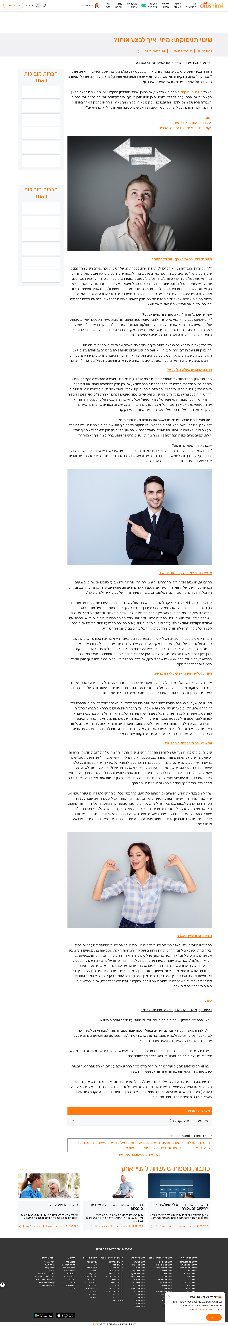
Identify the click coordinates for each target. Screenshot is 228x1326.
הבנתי (214, 1317)
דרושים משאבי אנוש (164, 1265)
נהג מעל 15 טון (91, 1282)
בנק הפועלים (92, 1268)
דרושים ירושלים (116, 1271)
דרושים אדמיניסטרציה (188, 1268)
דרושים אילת (117, 1268)
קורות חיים (93, 1291)
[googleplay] (43, 1315)
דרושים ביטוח (192, 1277)
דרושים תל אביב (138, 1265)
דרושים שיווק (167, 1288)
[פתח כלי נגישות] (2, 1284)
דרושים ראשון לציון (137, 1271)
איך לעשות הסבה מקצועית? (189, 1121)
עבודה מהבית (92, 1262)
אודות (73, 1288)
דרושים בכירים (191, 1280)
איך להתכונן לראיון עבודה (44, 1277)
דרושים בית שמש (116, 1274)
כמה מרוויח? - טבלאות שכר (141, 1148)
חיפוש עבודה (50, 1268)
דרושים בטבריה (149, 1143)
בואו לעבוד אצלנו (68, 1285)
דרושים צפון (118, 1294)
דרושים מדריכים (172, 1148)
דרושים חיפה (193, 1148)
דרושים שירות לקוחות (163, 1291)
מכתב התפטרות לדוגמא (45, 1280)
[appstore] (65, 1315)
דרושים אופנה (191, 1271)
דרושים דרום (118, 1297)
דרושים (206, 62)
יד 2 (95, 1265)
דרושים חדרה (139, 1291)
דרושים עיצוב (167, 1271)
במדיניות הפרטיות (204, 1309)
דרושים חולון (140, 1268)
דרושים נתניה (139, 1280)
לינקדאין (124, 1155)
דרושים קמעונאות (165, 1280)
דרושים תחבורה (166, 1282)
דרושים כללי (192, 1291)
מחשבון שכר (92, 1297)
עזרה (73, 1282)
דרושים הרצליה (139, 1285)
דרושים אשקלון (117, 1265)
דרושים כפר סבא (138, 1282)
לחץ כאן (95, 1324)
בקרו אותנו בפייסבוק (146, 1155)
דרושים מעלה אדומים (114, 1277)
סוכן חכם (203, 118)
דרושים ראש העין (138, 1277)
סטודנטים (93, 1285)
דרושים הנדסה (191, 1288)
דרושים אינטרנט (190, 1274)
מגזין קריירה (192, 62)
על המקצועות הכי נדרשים (192, 123)
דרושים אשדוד (117, 1280)
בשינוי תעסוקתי (191, 92)
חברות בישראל (69, 1277)
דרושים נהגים (91, 1288)
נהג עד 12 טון (92, 1280)
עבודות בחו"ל (118, 1300)
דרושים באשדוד (106, 1143)
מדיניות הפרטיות (68, 1265)
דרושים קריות (139, 1297)
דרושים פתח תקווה (137, 1274)
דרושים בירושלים (173, 1143)
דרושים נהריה (139, 1300)
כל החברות (71, 1274)
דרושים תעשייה (166, 1300)
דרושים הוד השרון (138, 1288)
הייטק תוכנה (167, 1306)
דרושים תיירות (166, 1297)
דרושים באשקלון (198, 1143)
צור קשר (72, 1280)
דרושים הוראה (191, 1285)
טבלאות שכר (92, 1294)
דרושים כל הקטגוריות (188, 1262)
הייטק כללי (167, 1303)
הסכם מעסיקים (69, 1268)
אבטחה (94, 1271)
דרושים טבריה (139, 1303)
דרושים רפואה (166, 1285)
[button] (137, 51)
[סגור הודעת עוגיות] (168, 1296)
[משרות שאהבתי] (44, 5)
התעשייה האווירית (90, 1277)
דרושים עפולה (139, 1306)
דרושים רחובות (117, 1282)
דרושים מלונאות (165, 1262)
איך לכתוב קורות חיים (46, 1274)
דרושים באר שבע (116, 1262)
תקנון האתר (70, 1262)
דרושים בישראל (139, 1262)
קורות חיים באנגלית (47, 1282)
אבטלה (52, 1271)
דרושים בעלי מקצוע (189, 1282)
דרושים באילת (127, 1143)
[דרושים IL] (212, 5)
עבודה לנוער (50, 1265)
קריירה (178, 62)
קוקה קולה (92, 1274)
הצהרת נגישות (69, 1271)
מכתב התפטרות (48, 1285)
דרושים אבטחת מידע (189, 1265)
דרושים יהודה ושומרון (114, 1291)
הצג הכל (23, 1169)
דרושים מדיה (167, 1277)
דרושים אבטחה (166, 1294)
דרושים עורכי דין (165, 1274)
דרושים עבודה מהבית (163, 1268)
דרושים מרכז (117, 1285)
